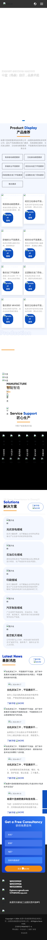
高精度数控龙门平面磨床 (12, 175)
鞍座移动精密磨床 (12, 157)
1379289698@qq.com (18, 893)
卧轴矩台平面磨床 (12, 166)
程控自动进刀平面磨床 (34, 166)
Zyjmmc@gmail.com (19, 890)
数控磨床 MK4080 (11, 305)
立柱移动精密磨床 (34, 157)
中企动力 (23, 929)
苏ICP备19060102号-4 (23, 927)
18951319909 (15, 881)
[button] (22, 120)
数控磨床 (12, 184)
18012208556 (16, 886)
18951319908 (15, 884)
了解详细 (11, 703)
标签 (34, 929)
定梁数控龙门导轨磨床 (34, 175)
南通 (30, 929)
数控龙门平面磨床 (11, 272)
